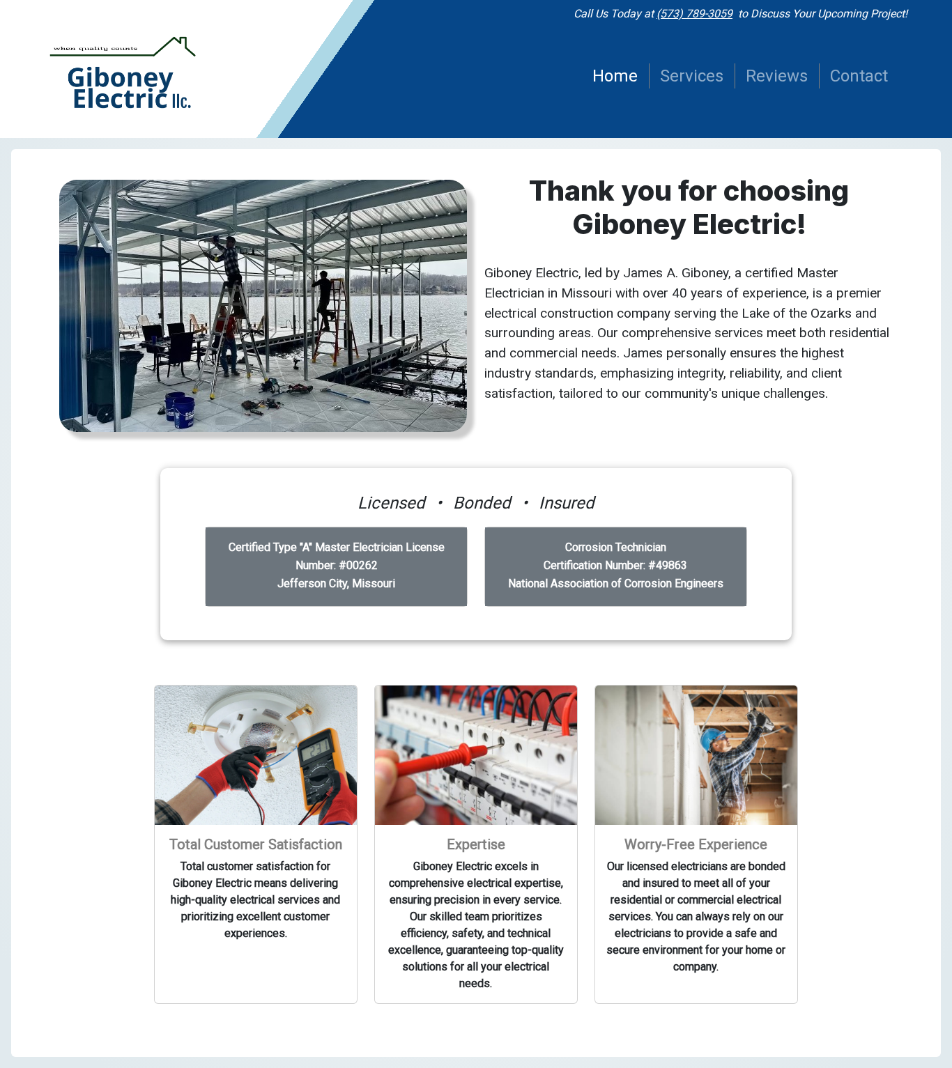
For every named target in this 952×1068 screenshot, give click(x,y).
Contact (859, 76)
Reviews (777, 76)
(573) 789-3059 (694, 13)
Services (691, 76)
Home (615, 76)
